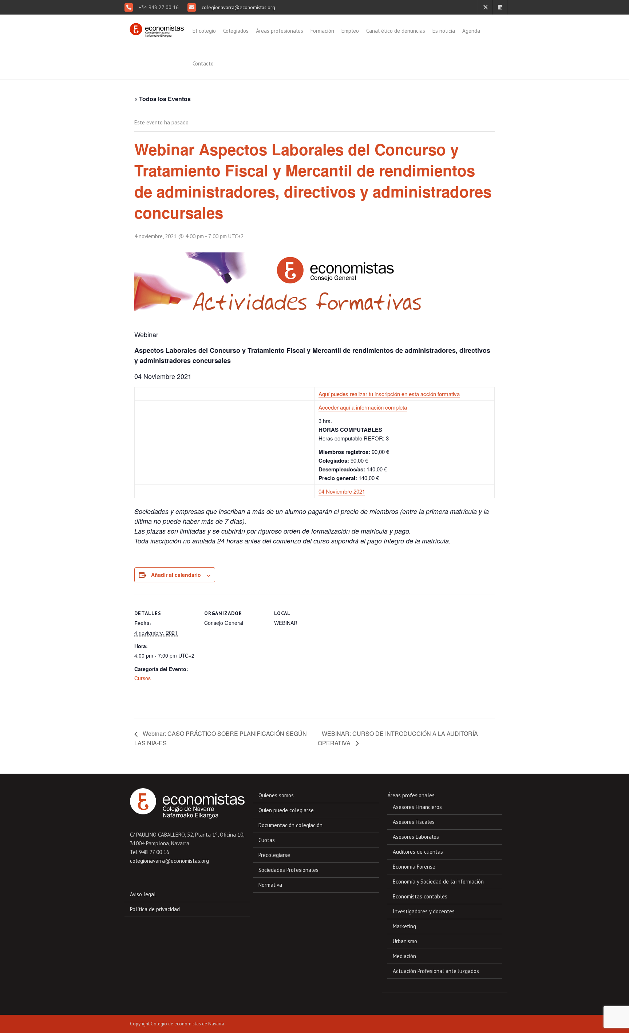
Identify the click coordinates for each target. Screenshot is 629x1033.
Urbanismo (405, 941)
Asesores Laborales (416, 836)
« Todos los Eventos (162, 99)
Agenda (471, 30)
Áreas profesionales (279, 30)
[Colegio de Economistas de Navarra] (155, 26)
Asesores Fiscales (414, 821)
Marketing (404, 926)
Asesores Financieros (417, 806)
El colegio (204, 30)
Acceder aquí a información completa (363, 407)
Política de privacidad (155, 909)
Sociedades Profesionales (288, 869)
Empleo (350, 30)
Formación (322, 30)
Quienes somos (276, 795)
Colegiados (236, 30)
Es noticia (443, 30)
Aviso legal (143, 894)
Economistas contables (420, 896)
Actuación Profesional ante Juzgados (436, 971)
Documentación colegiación (290, 825)
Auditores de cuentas (418, 851)
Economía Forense (414, 866)
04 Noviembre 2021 (342, 491)
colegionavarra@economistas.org (237, 7)
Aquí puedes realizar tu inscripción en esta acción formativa (389, 394)
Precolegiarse (274, 854)
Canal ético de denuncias (395, 30)
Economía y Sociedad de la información (438, 881)
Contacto (203, 63)
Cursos (142, 678)
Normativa (270, 884)
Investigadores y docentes (424, 911)
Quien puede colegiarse (286, 810)
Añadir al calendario (176, 574)
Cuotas (266, 840)
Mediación (404, 956)
